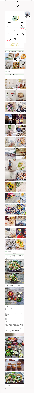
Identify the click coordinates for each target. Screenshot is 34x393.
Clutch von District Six (15, 69)
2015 (25, 26)
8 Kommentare (6, 71)
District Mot (15, 238)
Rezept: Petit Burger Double (14, 254)
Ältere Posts (23, 387)
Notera (16, 44)
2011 (25, 39)
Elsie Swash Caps (12, 43)
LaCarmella (11, 45)
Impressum (27, 22)
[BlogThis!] (8, 71)
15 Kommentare (6, 251)
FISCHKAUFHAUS (17, 147)
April (25, 35)
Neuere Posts (6, 387)
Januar (26, 37)
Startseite (14, 387)
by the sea (12, 69)
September (26, 29)
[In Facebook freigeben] (9, 71)
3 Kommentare (6, 385)
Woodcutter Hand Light (14, 44)
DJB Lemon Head (13, 45)
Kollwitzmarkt (17, 112)
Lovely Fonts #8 (26, 30)
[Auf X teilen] (9, 251)
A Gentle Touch (17, 45)
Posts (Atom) (7, 388)
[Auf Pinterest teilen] (10, 251)
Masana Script (15, 43)
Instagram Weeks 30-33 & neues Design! (14, 74)
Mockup (17, 43)
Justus (11, 44)
